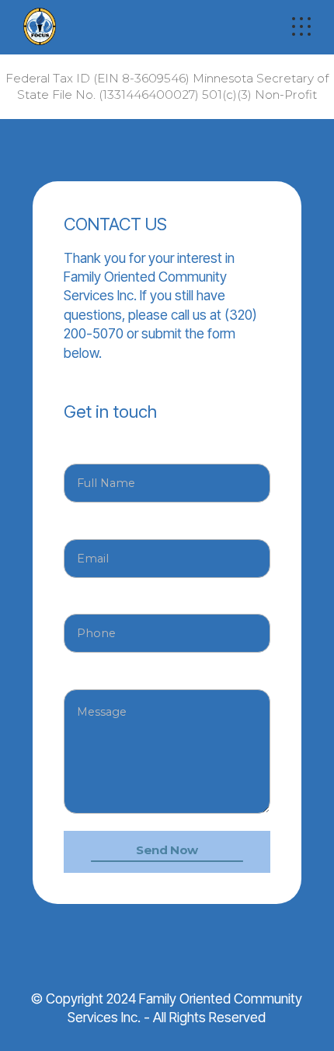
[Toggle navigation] (301, 26)
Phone (82, 599)
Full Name (92, 448)
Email (79, 524)
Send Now (167, 850)
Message (91, 674)
